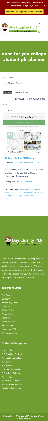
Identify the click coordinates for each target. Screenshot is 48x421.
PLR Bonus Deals (9, 333)
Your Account (7, 295)
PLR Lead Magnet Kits (11, 369)
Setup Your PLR (8, 321)
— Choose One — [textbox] (14, 83)
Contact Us (6, 298)
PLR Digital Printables (11, 358)
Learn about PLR (9, 329)
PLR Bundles (7, 350)
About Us (6, 317)
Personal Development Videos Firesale (24, 11)
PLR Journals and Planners (23, 162)
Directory (20, 98)
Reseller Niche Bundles (12, 384)
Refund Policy (8, 310)
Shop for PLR (7, 325)
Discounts (6, 306)
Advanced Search (21, 92)
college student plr (26, 189)
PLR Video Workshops (11, 373)
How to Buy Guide (10, 302)
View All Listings (36, 98)
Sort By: (5, 105)
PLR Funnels (7, 365)
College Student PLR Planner (20, 158)
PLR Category (8, 77)
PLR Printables (8, 377)
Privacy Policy (7, 314)
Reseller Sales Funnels (11, 388)
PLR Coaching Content (12, 354)
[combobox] (24, 83)
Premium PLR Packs (10, 380)
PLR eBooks (7, 361)
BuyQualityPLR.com (38, 416)
